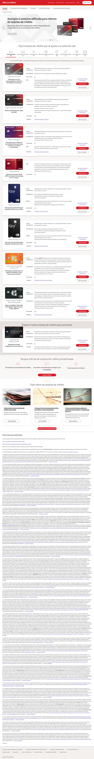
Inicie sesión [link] (87, 2)
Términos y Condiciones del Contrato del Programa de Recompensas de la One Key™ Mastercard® (63, 579)
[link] (9, 2)
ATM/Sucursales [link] (51, 2)
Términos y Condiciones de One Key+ (81, 608)
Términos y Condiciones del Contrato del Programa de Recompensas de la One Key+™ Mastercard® (60, 609)
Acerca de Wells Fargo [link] (70, 2)
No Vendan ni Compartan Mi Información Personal (36, 749)
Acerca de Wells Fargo (26, 752)
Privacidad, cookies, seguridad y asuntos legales (12, 749)
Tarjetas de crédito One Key (41, 211)
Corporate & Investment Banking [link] (61, 8)
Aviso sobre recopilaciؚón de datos (57, 749)
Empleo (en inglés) (38, 752)
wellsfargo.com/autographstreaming (10, 525)
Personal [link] (5, 8)
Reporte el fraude (6, 752)
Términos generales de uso (72, 749)
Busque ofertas (12, 34)
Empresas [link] (33, 8)
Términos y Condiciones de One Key (70, 451)
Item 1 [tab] (41, 40)
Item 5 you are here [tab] (50, 40)
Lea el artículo (12, 421)
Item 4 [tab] (48, 40)
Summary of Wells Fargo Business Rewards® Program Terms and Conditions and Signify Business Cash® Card (55, 729)
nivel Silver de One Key (39, 587)
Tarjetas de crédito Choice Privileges (43, 280)
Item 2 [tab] (43, 40)
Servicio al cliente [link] (60, 2)
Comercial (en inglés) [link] (44, 8)
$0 (35, 277)
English (77, 2)
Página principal (62, 752)
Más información (82, 87)
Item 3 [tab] (46, 40)
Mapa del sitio (16, 752)
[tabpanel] (47, 28)
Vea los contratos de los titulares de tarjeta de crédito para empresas (16, 444)
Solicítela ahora (82, 83)
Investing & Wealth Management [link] (19, 8)
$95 (35, 311)
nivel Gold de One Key (22, 597)
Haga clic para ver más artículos (47, 428)
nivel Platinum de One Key (29, 652)
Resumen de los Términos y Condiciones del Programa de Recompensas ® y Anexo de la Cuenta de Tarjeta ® (53, 474)
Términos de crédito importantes (82, 79)
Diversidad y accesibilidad (51, 752)
